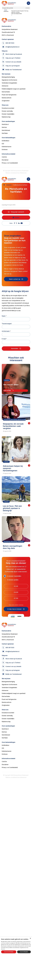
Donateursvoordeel (8, 108)
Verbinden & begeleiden (9, 83)
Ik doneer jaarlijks (12, 580)
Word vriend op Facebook (14, 54)
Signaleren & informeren (9, 80)
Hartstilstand (6, 130)
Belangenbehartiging (8, 77)
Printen (17, 217)
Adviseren (5, 86)
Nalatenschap (6, 117)
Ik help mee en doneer (15, 609)
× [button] (30, 938)
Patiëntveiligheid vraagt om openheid (13, 89)
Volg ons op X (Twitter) (13, 58)
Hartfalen (5, 133)
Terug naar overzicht (17, 212)
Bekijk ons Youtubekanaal (14, 69)
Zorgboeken (6, 100)
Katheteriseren (6, 146)
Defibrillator (5, 140)
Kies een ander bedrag (16, 605)
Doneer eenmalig (7, 111)
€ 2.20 (16, 586)
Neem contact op (14, 279)
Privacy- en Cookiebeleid (10, 163)
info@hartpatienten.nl (12, 47)
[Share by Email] (22, 223)
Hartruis (4, 127)
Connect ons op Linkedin (13, 62)
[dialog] (16, 946)
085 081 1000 (10, 43)
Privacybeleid (8, 949)
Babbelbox (9, 185)
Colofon (4, 157)
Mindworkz (23, 173)
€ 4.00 (16, 592)
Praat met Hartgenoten (9, 95)
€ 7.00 (16, 598)
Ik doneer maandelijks (14, 576)
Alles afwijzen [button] (24, 951)
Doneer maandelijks (8, 114)
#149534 (28, 8)
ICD (3, 143)
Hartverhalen (6, 92)
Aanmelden (14, 348)
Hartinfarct (5, 124)
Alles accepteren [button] (8, 951)
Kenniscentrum (6, 98)
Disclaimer (5, 160)
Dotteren (5, 149)
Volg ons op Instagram (13, 66)
